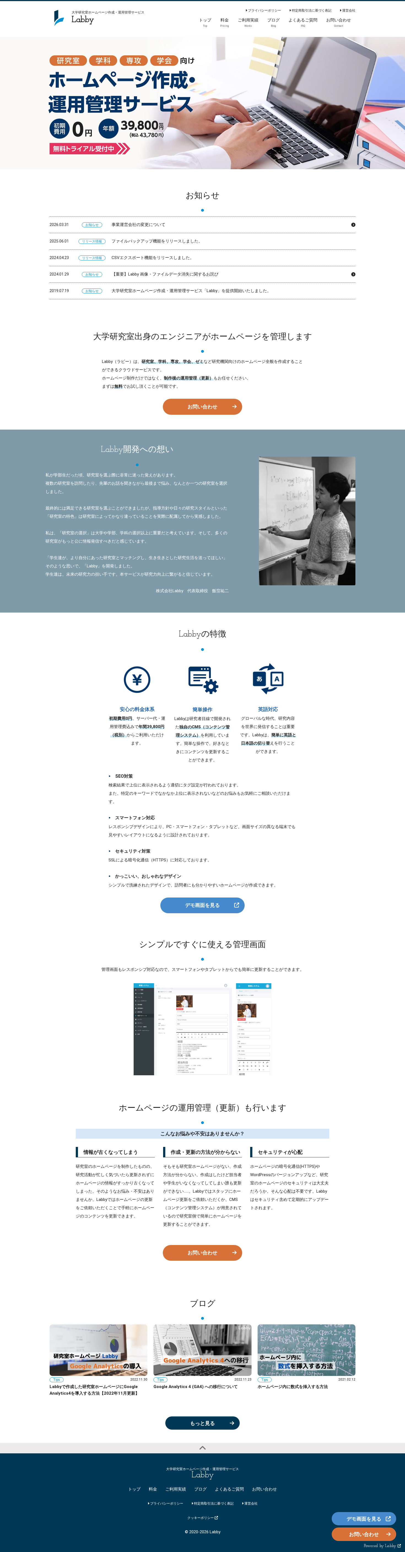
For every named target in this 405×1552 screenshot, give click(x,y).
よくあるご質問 (229, 1489)
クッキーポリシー (201, 1518)
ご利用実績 (175, 1489)
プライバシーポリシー (264, 10)
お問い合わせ (202, 406)
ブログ (200, 1489)
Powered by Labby (381, 1546)
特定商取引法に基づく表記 (311, 10)
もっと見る (202, 1423)
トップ (134, 1489)
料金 (153, 1489)
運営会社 (348, 10)
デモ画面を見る (202, 905)
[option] (202, 103)
